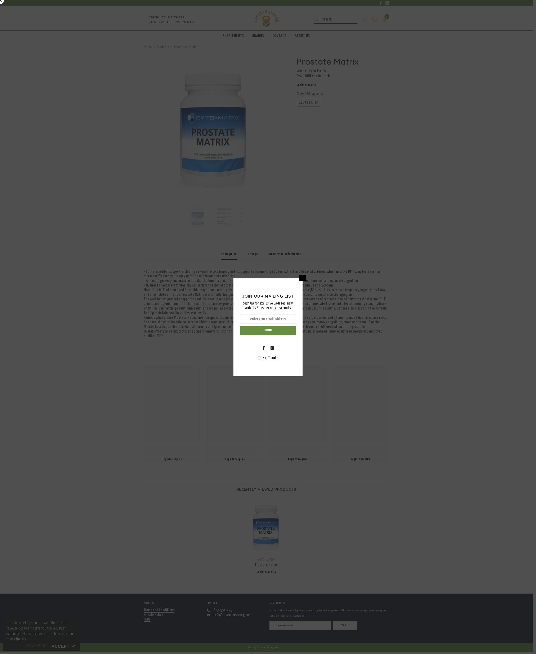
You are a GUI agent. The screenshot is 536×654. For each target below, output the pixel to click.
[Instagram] (272, 348)
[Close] (302, 278)
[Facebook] (263, 348)
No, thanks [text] (270, 358)
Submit (268, 330)
